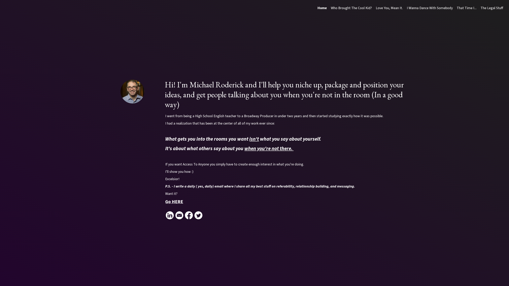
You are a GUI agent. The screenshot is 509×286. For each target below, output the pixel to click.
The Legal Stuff (492, 8)
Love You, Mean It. (389, 8)
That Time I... (467, 8)
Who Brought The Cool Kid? (351, 8)
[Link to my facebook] (189, 215)
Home (322, 8)
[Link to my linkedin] (170, 215)
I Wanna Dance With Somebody (430, 8)
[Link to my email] (179, 215)
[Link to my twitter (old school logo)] (198, 215)
